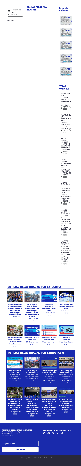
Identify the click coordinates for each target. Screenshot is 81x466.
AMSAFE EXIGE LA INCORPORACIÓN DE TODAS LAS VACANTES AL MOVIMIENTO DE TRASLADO (66, 374)
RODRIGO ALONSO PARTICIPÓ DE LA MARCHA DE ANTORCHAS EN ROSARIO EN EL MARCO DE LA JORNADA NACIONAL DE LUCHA (32, 405)
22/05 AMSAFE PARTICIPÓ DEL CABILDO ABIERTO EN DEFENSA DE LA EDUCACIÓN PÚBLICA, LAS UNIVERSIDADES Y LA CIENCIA (32, 310)
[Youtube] (49, 433)
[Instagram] (53, 433)
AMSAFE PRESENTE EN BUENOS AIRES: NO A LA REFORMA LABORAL (15, 339)
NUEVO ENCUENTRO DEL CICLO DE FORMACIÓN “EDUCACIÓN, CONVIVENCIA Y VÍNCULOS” (49, 374)
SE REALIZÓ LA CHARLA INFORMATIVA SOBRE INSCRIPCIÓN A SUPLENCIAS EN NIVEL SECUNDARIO (66, 403)
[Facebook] (44, 433)
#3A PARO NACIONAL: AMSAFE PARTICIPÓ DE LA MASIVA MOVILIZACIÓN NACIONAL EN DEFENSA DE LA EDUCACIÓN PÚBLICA (49, 405)
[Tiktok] (62, 433)
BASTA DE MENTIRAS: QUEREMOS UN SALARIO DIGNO (66, 306)
